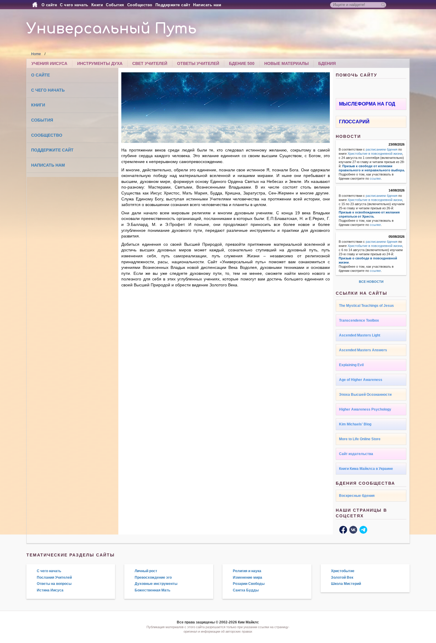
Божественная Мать (152, 590)
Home (36, 54)
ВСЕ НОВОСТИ (371, 281)
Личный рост (146, 571)
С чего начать (74, 5)
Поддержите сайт (172, 5)
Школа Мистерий (346, 584)
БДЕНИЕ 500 (241, 63)
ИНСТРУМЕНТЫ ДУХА (99, 63)
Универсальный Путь (111, 29)
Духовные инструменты (156, 584)
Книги (97, 5)
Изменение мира (247, 577)
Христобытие (342, 571)
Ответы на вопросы (54, 584)
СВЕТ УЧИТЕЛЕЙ (149, 63)
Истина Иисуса (50, 590)
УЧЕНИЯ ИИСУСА (49, 63)
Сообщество (139, 5)
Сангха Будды (246, 590)
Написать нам (207, 5)
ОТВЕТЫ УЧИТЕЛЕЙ (198, 63)
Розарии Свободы (249, 584)
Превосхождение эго (153, 577)
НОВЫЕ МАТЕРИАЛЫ (286, 63)
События (115, 5)
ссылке (375, 178)
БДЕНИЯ (327, 63)
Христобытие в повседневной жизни (375, 153)
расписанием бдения (381, 149)
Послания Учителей (54, 577)
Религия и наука (247, 571)
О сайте (49, 5)
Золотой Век (342, 577)
